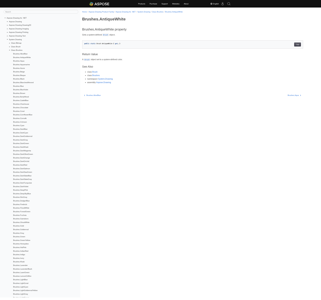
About (186, 4)
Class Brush (16, 47)
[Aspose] (99, 4)
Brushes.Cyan (18, 125)
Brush (95, 72)
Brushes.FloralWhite (21, 208)
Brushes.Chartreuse (21, 104)
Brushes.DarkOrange (21, 158)
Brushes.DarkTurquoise (22, 183)
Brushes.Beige (19, 72)
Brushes (96, 75)
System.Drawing (15, 39)
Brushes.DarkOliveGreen (23, 154)
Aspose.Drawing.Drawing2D (20, 25)
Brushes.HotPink (19, 247)
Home (84, 12)
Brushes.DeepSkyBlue (22, 194)
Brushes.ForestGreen (21, 212)
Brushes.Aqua (18, 61)
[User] (222, 4)
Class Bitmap (16, 43)
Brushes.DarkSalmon (21, 169)
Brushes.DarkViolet (20, 186)
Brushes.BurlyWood (21, 97)
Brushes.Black (18, 79)
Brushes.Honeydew (21, 244)
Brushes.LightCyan (20, 287)
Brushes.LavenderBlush (22, 269)
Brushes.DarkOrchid (21, 161)
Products (141, 4)
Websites (175, 4)
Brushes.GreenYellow (21, 240)
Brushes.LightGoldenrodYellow (25, 290)
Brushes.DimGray (20, 197)
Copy (297, 44)
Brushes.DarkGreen (21, 143)
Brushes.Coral (18, 111)
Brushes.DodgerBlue (21, 201)
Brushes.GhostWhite (21, 222)
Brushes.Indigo (19, 255)
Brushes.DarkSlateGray (22, 179)
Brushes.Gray (18, 233)
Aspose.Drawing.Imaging (19, 29)
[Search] (229, 4)
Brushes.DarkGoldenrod (22, 136)
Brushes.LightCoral (20, 283)
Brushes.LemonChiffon (22, 276)
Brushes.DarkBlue (20, 129)
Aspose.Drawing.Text (17, 36)
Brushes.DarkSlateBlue (22, 176)
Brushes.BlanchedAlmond (23, 82)
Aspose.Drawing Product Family (101, 12)
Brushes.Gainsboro (20, 219)
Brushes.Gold (18, 226)
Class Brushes (16, 50)
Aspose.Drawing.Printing (18, 32)
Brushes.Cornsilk (20, 118)
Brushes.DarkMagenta (22, 151)
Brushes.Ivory (18, 258)
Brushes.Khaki (19, 262)
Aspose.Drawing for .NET (17, 18)
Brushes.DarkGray (20, 140)
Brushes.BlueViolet (20, 90)
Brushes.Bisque (19, 75)
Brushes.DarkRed (20, 165)
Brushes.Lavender (20, 265)
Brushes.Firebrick (20, 204)
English (216, 4)
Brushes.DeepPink (20, 190)
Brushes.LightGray (20, 294)
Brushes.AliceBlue (20, 54)
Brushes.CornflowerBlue (22, 115)
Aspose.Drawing (15, 22)
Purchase (153, 4)
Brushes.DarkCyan (20, 133)
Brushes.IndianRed (20, 251)
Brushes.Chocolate (20, 108)
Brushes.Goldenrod (21, 229)
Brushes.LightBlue (20, 280)
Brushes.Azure (19, 68)
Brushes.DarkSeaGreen (22, 172)
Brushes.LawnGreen (21, 272)
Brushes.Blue (18, 86)
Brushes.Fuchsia (19, 215)
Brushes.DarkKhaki (20, 147)
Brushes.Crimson (20, 122)
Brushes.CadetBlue (20, 100)
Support (165, 4)
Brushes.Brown (19, 93)
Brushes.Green (19, 237)
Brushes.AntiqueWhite (22, 57)
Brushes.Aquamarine (21, 65)
